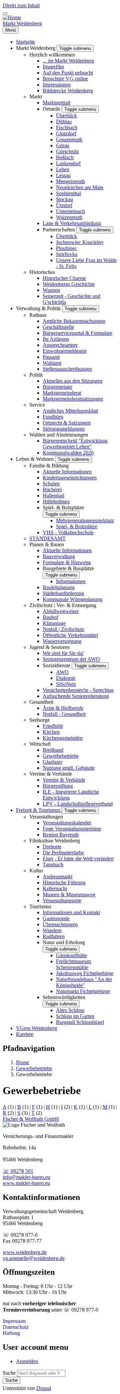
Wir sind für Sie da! (63, 653)
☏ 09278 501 (18, 1171)
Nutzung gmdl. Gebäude (69, 768)
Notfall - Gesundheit (64, 714)
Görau (62, 145)
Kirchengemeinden (63, 738)
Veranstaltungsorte (62, 900)
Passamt (51, 357)
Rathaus (37, 315)
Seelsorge (39, 720)
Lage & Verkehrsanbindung (72, 223)
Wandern (52, 930)
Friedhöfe (53, 726)
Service (37, 405)
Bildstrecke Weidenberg (68, 90)
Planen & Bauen (46, 544)
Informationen (71, 581)
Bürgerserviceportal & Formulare (77, 333)
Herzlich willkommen (52, 55)
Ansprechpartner (60, 345)
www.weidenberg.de (25, 1252)
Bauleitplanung (59, 587)
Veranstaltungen (46, 817)
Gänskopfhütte (71, 955)
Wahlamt (52, 363)
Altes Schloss (70, 1010)
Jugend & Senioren (49, 647)
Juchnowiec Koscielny (80, 242)
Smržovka (66, 254)
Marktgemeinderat (62, 393)
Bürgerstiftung (58, 786)
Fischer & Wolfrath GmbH (31, 1119)
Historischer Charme (64, 278)
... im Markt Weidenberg (68, 60)
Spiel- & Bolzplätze (63, 507)
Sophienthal (68, 193)
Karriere (24, 1034)
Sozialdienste (57, 665)
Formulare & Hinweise (67, 562)
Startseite (25, 42)
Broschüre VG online (65, 78)
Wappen (51, 290)
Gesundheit (41, 702)
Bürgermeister (57, 387)
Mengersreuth (70, 181)
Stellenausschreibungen (67, 369)
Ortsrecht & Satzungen (67, 423)
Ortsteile (52, 109)
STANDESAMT (47, 538)
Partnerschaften (59, 229)
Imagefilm (53, 66)
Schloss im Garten (75, 1016)
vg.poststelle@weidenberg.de (34, 1258)
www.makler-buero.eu (26, 1183)
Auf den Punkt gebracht (68, 72)
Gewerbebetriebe (61, 756)
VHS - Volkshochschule (68, 532)
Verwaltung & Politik (39, 308)
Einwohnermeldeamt (64, 351)
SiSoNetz (66, 684)
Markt (35, 96)
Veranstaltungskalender (67, 822)
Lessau (63, 175)
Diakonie (65, 678)
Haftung (11, 1333)
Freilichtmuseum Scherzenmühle (73, 964)
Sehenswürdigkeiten (64, 997)
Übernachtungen (60, 924)
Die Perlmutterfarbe (63, 852)
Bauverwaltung (59, 556)
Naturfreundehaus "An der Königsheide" (84, 982)
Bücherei (52, 489)
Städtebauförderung (63, 593)
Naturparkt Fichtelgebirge (83, 991)
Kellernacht (55, 888)
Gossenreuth (69, 139)
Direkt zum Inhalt (21, 5)
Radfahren (54, 936)
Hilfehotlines (56, 501)
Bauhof (50, 617)
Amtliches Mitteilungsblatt (70, 411)
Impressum (14, 1321)
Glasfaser (52, 762)
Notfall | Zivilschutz (63, 629)
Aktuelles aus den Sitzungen (72, 381)
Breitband (53, 750)
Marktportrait (56, 102)
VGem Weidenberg (36, 1028)
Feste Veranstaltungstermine (72, 828)
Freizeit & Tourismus (39, 810)
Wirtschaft (40, 744)
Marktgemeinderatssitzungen (73, 399)
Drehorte (52, 846)
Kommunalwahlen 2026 (68, 452)
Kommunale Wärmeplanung (72, 599)
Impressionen (57, 84)
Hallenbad (53, 495)
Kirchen (51, 732)
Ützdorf (64, 205)
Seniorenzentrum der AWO (71, 659)
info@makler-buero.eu (26, 1177)
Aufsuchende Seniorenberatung (76, 696)
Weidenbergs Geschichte (69, 284)
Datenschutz (16, 1327)
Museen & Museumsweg (69, 894)
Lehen (62, 169)
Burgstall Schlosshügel (80, 1022)
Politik (36, 375)
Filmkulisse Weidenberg (54, 840)
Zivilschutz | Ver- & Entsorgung (62, 605)
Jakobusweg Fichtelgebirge (84, 973)
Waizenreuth (69, 217)
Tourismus (40, 906)
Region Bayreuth (61, 834)
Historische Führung (64, 882)
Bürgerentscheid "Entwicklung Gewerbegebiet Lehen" (75, 443)
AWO (62, 672)
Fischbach (66, 127)
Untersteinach (70, 211)
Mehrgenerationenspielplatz (85, 520)
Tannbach (53, 864)
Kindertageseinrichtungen (70, 477)
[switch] (5, 13)
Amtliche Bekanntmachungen (74, 321)
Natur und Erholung (64, 942)
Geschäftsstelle (58, 327)
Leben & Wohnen (35, 459)
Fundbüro (53, 417)
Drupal (43, 1388)
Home (22, 1062)
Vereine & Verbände (50, 774)
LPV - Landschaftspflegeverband (78, 804)
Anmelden (27, 1361)
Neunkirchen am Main (79, 187)
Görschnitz (67, 151)
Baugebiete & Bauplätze (68, 568)
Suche (9, 1373)
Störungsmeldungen (64, 429)
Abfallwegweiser (61, 611)
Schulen (51, 483)
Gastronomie (56, 918)
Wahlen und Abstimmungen (58, 435)
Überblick (66, 115)
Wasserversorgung (62, 641)
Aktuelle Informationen (67, 471)
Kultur (36, 870)
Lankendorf (68, 163)
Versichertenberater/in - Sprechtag (78, 690)
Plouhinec (66, 248)
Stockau (64, 199)
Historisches (42, 272)
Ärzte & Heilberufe (63, 708)
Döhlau (64, 121)
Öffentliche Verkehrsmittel (70, 635)
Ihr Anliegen (56, 339)
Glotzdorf (66, 133)
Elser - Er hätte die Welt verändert (78, 858)
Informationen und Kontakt (71, 912)
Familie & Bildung (49, 465)
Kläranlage (54, 623)
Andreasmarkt (57, 876)
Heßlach (65, 157)
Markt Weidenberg (22, 23)
